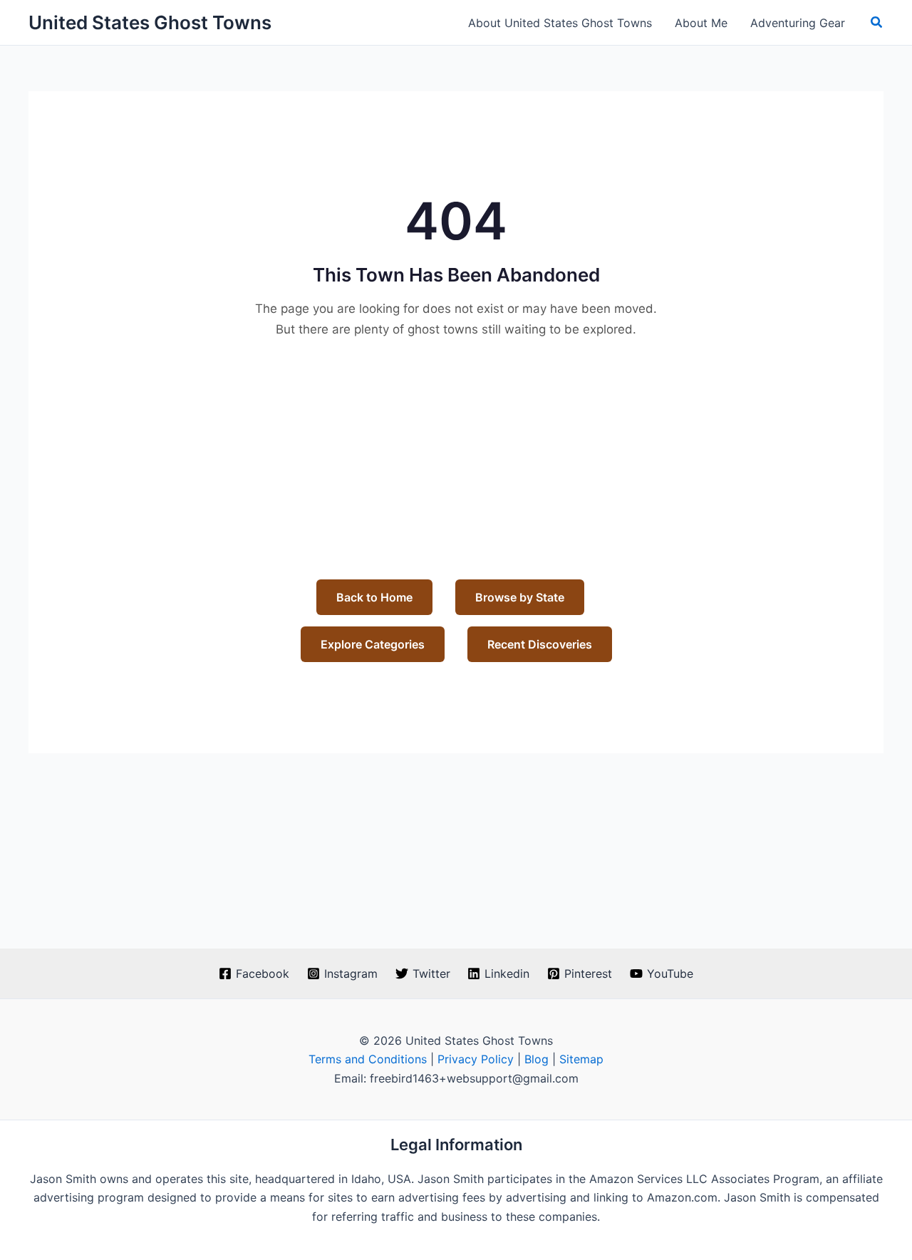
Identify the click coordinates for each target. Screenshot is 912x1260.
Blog (536, 1059)
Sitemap (581, 1059)
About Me (701, 23)
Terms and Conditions (368, 1059)
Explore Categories (373, 644)
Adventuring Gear (797, 23)
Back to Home (374, 597)
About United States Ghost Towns (560, 23)
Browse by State (519, 597)
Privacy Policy (475, 1059)
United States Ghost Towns (149, 22)
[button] (877, 22)
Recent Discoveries (539, 644)
